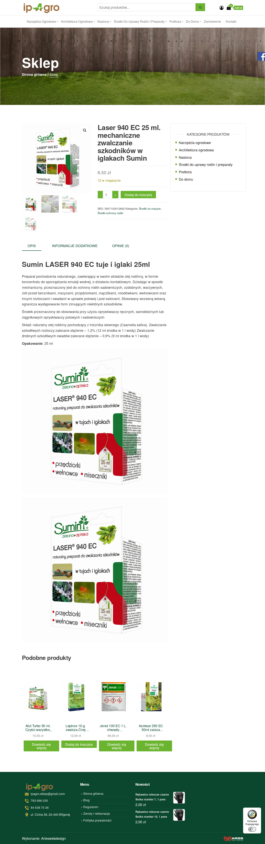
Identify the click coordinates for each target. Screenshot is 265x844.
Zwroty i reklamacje (96, 813)
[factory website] (233, 838)
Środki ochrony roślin (110, 213)
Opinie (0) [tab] (120, 245)
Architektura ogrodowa (77, 21)
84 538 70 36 (40, 807)
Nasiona (103, 21)
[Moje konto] (221, 7)
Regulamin (90, 807)
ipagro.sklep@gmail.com (48, 793)
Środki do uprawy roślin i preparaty (139, 21)
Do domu (192, 21)
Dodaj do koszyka (138, 194)
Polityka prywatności (97, 820)
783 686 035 (39, 800)
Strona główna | (35, 74)
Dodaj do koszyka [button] (79, 744)
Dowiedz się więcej (41, 746)
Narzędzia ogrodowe (41, 21)
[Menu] (258, 810)
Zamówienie (212, 21)
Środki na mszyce (150, 208)
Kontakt (231, 21)
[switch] (252, 829)
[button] (84, 130)
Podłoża (175, 21)
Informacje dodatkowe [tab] (75, 245)
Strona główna (93, 793)
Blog (86, 800)
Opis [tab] (32, 245)
